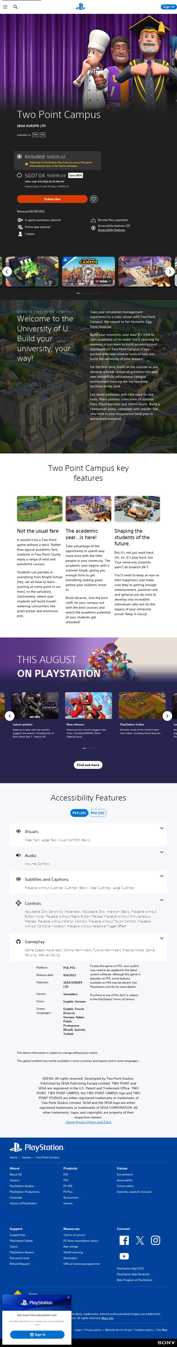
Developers (70, 1258)
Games (26, 1157)
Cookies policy (144, 1330)
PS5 (65, 1174)
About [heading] (14, 1168)
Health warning (73, 1252)
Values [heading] (122, 1168)
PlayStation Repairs (22, 1252)
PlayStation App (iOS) (130, 1268)
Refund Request (20, 1264)
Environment (125, 1174)
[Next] (170, 271)
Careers (14, 1180)
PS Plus (68, 1192)
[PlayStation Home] (80, 7)
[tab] (79, 813)
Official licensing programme (81, 1264)
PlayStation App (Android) (133, 1274)
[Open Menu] (5, 7)
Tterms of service (74, 1235)
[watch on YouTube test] (103, 281)
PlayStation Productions (25, 1192)
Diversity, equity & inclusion (134, 1192)
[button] (111, 230)
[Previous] (7, 271)
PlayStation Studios (22, 1186)
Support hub (17, 1235)
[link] (88, 716)
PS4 (65, 1180)
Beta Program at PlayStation (134, 1280)
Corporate (16, 1197)
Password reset (19, 1258)
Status (14, 1246)
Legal (77, 1330)
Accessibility (125, 1180)
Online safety (125, 1186)
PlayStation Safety (21, 1241)
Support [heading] (16, 1229)
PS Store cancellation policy (80, 1241)
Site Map (161, 1330)
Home (13, 1157)
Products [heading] (70, 1168)
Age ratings (70, 1246)
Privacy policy (93, 1330)
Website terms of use (118, 1330)
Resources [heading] (71, 1229)
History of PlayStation (23, 1203)
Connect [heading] (123, 1229)
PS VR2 (67, 1186)
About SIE (16, 1174)
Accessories (71, 1197)
